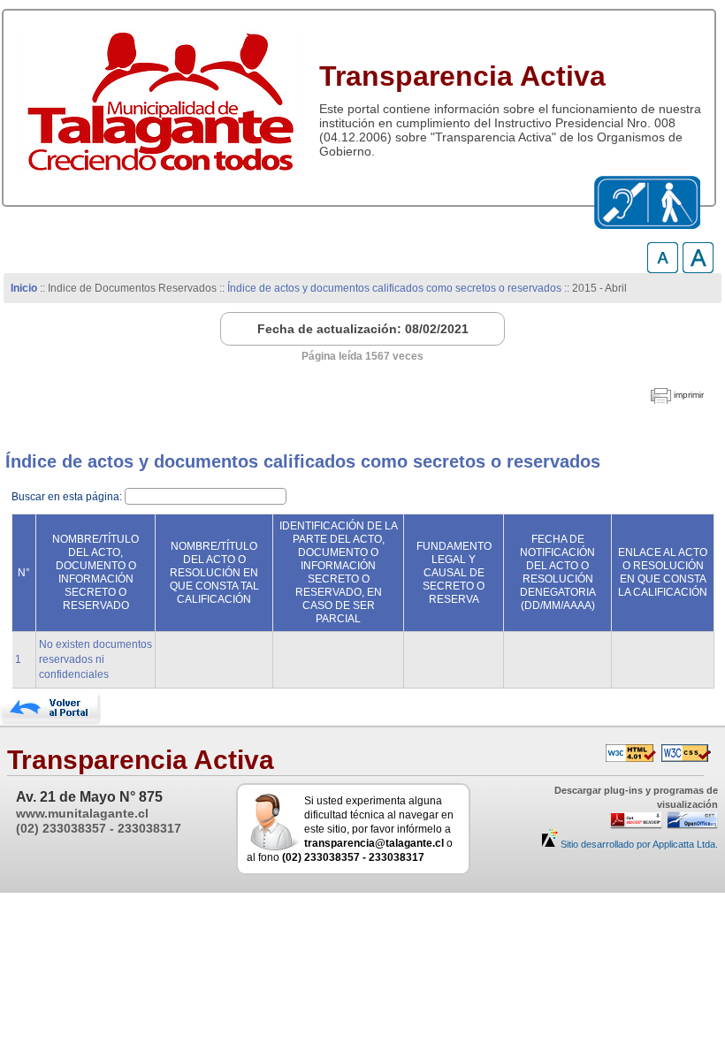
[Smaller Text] (662, 268)
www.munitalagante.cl (82, 813)
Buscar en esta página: (68, 497)
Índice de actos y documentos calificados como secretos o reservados (394, 288)
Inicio (24, 288)
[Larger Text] (698, 268)
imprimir (689, 395)
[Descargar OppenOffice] (690, 825)
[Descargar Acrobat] (633, 825)
